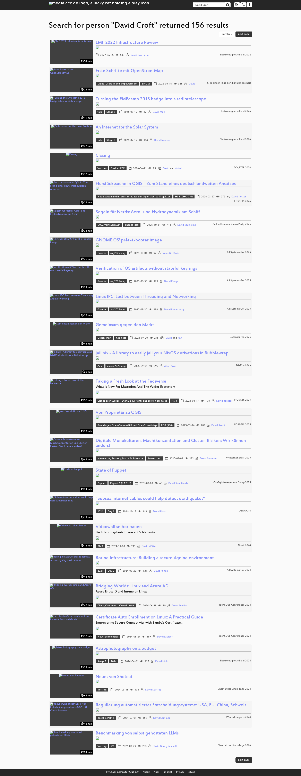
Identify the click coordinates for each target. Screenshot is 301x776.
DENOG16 (245, 510)
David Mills (159, 112)
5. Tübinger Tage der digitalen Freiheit (229, 83)
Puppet (101, 483)
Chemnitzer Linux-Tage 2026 (234, 745)
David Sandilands (178, 483)
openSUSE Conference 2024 (234, 605)
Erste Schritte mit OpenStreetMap (129, 71)
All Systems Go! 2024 (239, 570)
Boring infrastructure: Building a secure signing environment (155, 558)
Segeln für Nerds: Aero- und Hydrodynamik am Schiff (148, 212)
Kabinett (121, 338)
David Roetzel (224, 401)
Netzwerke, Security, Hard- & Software (120, 458)
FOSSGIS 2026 (242, 201)
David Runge (171, 281)
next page (244, 34)
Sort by (226, 34)
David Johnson (162, 140)
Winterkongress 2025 (238, 457)
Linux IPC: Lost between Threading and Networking (146, 297)
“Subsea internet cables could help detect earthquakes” (150, 498)
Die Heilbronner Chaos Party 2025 (231, 224)
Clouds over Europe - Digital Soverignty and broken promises (132, 401)
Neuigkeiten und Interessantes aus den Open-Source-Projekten (134, 196)
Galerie (101, 253)
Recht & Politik (105, 718)
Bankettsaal (154, 458)
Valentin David (171, 253)
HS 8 (174, 401)
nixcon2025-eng (116, 366)
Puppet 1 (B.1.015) (120, 483)
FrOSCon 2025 (242, 400)
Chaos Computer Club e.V (124, 772)
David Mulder (179, 605)
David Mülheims (186, 225)
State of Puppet (111, 470)
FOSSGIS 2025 (242, 424)
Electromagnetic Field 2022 (235, 54)
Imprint (167, 772)
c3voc (191, 772)
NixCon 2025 (243, 365)
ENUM (146, 83)
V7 (112, 746)
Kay (180, 338)
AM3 (100, 546)
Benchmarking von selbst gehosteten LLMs (137, 733)
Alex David (170, 366)
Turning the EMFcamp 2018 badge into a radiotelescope (151, 99)
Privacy (180, 772)
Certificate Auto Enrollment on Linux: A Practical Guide (149, 617)
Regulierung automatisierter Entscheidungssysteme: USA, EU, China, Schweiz (171, 705)
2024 (100, 511)
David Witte (149, 546)
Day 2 (111, 571)
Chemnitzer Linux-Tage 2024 (234, 689)
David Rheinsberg (174, 309)
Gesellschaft (104, 338)
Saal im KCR (118, 168)
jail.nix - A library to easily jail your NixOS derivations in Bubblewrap (162, 353)
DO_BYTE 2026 (242, 167)
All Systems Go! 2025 (239, 252)
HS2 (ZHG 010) (184, 196)
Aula (100, 366)
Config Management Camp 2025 (232, 482)
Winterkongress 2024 (238, 717)
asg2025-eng (117, 253)
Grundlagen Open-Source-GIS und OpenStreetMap (127, 425)
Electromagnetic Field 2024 (235, 660)
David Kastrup (153, 689)
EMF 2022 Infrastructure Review (127, 42)
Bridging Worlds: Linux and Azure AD (132, 586)
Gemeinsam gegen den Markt (125, 325)
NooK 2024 (244, 545)
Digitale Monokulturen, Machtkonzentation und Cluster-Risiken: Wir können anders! (171, 443)
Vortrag (101, 168)
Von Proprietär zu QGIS (118, 412)
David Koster (238, 196)
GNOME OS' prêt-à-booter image (129, 240)
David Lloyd (159, 511)
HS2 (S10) (167, 425)
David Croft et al (139, 55)
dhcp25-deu (132, 225)
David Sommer (208, 458)
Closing (103, 155)
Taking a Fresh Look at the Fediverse (131, 381)
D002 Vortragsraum (108, 225)
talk (99, 112)
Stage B (110, 112)
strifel (178, 168)
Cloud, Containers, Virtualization (116, 605)
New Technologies (107, 636)
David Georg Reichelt (165, 746)
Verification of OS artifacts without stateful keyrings (146, 268)
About (146, 772)
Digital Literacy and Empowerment (117, 83)
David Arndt (218, 425)
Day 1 (111, 511)
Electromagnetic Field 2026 (235, 111)
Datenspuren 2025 (240, 337)
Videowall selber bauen (119, 527)
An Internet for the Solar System (127, 127)
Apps (156, 772)
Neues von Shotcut (114, 677)
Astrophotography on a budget (126, 648)
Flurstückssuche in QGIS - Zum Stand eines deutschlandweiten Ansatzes (166, 184)
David (192, 83)
